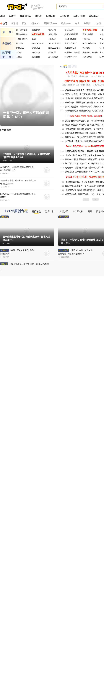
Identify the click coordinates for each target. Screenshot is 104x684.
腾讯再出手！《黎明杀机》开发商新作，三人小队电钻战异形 (76, 325)
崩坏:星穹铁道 (70, 43)
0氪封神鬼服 (38, 34)
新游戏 (12, 16)
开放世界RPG (50, 23)
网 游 (6, 32)
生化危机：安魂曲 (90, 52)
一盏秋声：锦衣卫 (72, 52)
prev (86, 199)
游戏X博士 (50, 211)
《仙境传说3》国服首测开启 (77, 76)
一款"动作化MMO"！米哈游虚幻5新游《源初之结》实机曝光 (76, 451)
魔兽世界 (36, 30)
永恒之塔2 (52, 34)
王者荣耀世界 (21, 39)
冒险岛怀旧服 (21, 34)
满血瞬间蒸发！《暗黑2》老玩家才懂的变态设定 (76, 338)
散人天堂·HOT (70, 57)
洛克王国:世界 (54, 48)
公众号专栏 (77, 211)
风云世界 (20, 43)
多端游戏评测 (9, 492)
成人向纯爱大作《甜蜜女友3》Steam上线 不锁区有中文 (17, 605)
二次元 (98, 23)
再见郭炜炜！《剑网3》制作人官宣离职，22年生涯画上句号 (17, 168)
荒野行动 (52, 39)
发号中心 (93, 16)
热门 (5, 23)
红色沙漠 (36, 52)
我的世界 (36, 57)
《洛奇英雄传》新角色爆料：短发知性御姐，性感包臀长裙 (75, 351)
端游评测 (6, 365)
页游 (75, 16)
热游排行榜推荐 (68, 622)
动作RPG (35, 23)
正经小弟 (63, 211)
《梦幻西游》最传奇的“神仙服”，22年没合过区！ (18, 265)
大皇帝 (19, 57)
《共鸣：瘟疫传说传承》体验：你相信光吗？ (18, 252)
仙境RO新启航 (70, 39)
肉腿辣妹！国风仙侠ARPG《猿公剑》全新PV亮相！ (76, 605)
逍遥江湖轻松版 (71, 34)
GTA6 (18, 52)
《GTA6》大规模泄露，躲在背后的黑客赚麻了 (76, 265)
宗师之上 (36, 48)
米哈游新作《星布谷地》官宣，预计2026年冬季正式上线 (18, 465)
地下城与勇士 (21, 30)
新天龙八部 (69, 30)
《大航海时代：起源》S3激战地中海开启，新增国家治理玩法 (76, 479)
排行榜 (38, 16)
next (95, 199)
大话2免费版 (87, 34)
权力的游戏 (53, 57)
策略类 (87, 23)
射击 (77, 23)
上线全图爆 (87, 57)
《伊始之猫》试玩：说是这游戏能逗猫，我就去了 (18, 578)
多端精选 (11, 411)
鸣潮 (34, 39)
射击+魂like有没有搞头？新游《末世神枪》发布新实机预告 (18, 592)
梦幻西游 (52, 30)
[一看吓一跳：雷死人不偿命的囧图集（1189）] (27, 95)
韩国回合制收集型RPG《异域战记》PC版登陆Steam (18, 452)
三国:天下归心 (38, 43)
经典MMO (66, 23)
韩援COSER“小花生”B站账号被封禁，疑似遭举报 (17, 195)
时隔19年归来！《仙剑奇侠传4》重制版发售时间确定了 (76, 578)
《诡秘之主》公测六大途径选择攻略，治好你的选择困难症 (18, 351)
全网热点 (6, 130)
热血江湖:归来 (70, 48)
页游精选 (11, 621)
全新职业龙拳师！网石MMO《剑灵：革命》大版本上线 (76, 465)
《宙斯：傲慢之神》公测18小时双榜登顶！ (76, 85)
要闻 (2, 16)
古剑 (101, 52)
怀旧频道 (64, 16)
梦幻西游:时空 (54, 43)
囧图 (90, 211)
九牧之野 (86, 39)
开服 (82, 16)
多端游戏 (6, 43)
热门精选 (36, 211)
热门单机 (6, 52)
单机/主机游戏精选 (19, 538)
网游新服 (50, 16)
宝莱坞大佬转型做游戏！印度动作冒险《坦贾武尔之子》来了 (76, 592)
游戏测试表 (25, 16)
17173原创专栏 (16, 211)
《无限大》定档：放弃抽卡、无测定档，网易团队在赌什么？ (18, 182)
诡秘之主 (20, 48)
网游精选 (11, 284)
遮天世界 (86, 48)
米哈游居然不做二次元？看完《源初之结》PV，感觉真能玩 (18, 338)
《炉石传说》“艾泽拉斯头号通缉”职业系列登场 (17, 479)
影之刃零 (52, 52)
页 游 (6, 57)
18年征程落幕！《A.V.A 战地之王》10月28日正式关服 (18, 325)
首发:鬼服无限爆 (89, 30)
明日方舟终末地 (89, 43)
